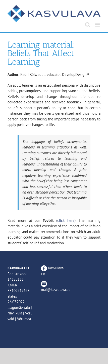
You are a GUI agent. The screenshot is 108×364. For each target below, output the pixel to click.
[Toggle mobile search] (87, 24)
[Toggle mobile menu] (97, 24)
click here (66, 220)
